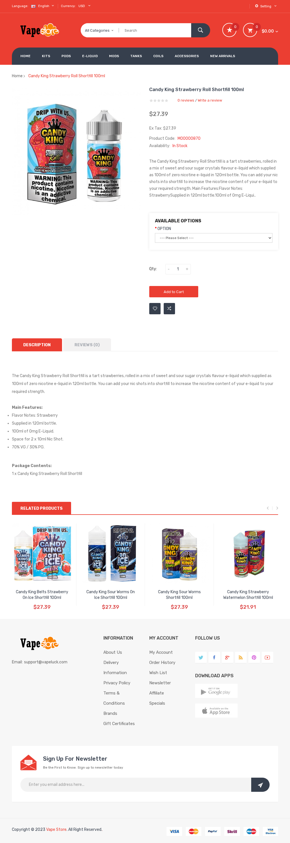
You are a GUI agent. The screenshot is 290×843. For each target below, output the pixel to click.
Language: (20, 6)
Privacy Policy (116, 682)
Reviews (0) (87, 345)
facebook (214, 657)
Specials (157, 703)
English (44, 6)
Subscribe (260, 785)
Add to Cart (174, 292)
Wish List (158, 672)
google (227, 657)
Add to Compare (169, 308)
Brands (110, 713)
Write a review (210, 100)
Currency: (68, 6)
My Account (161, 652)
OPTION (164, 228)
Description (37, 345)
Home (17, 76)
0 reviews (186, 100)
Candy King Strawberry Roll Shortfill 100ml (66, 76)
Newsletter (160, 682)
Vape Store (56, 829)
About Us (112, 652)
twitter (201, 657)
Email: (17, 662)
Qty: (153, 268)
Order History (162, 662)
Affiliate (156, 693)
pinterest (254, 657)
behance (241, 657)
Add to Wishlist (155, 308)
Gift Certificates (119, 723)
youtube (267, 657)
